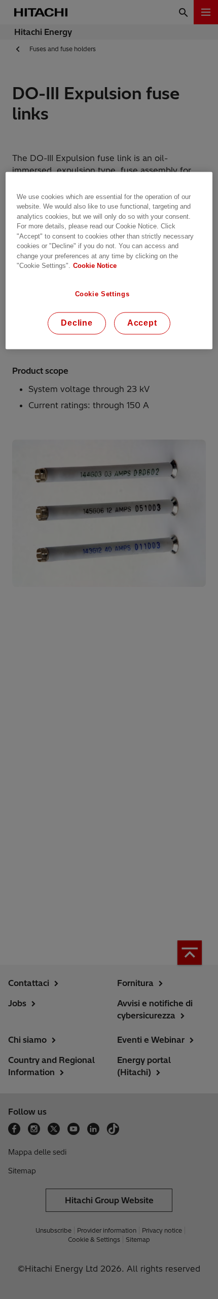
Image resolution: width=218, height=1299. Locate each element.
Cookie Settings (102, 294)
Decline (77, 323)
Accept (142, 323)
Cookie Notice (95, 266)
